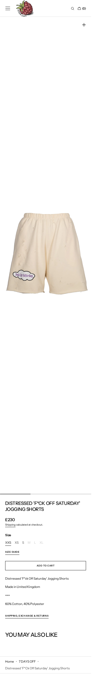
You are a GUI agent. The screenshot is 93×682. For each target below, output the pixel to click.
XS (17, 543)
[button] (7, 8)
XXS (8, 543)
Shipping (10, 524)
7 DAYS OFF (27, 661)
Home (9, 661)
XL (41, 543)
